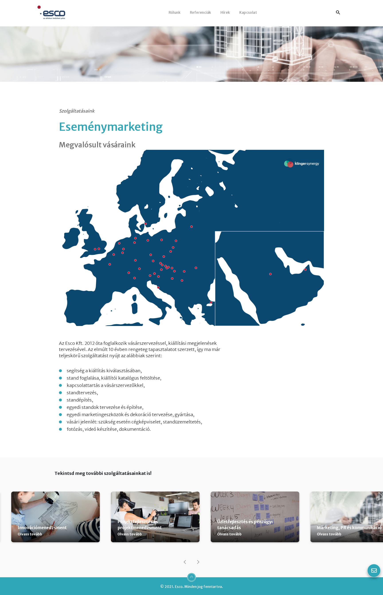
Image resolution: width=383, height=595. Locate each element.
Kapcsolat (248, 12)
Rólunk (174, 12)
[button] (185, 562)
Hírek (225, 12)
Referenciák (200, 12)
